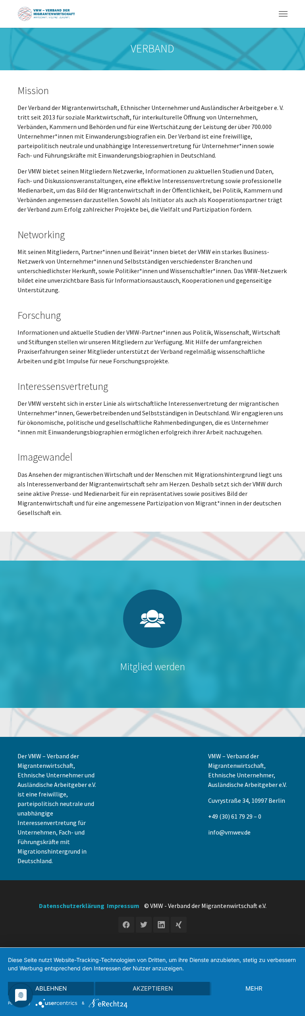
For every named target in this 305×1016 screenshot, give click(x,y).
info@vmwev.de (229, 832)
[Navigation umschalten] (283, 14)
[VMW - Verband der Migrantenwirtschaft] (46, 14)
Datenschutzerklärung (71, 906)
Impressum (123, 906)
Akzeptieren (153, 988)
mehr (254, 988)
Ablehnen (51, 988)
